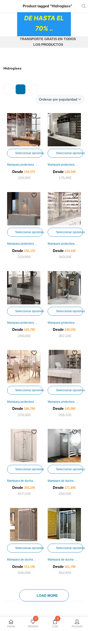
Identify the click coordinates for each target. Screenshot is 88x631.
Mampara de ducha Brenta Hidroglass (23, 559)
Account (77, 626)
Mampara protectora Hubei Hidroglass (64, 243)
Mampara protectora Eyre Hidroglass (64, 401)
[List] (33, 89)
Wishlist (33, 624)
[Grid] (20, 89)
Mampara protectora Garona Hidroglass (23, 243)
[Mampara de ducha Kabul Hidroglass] (64, 445)
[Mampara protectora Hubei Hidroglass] (64, 208)
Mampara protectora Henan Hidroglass (23, 322)
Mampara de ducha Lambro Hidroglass (64, 559)
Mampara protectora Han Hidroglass (23, 164)
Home (11, 626)
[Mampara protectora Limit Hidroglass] (64, 287)
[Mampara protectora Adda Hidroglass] (64, 129)
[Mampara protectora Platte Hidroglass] (23, 366)
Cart (55, 624)
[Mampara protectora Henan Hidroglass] (23, 287)
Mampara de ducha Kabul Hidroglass (64, 480)
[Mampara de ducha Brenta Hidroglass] (23, 524)
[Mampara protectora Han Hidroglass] (23, 129)
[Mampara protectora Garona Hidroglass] (23, 208)
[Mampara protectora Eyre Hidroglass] (64, 366)
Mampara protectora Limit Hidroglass (64, 322)
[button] (60, 99)
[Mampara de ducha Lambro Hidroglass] (64, 524)
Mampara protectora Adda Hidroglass (64, 164)
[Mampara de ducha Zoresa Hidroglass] (23, 445)
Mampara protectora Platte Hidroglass (23, 401)
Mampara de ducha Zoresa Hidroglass (23, 480)
